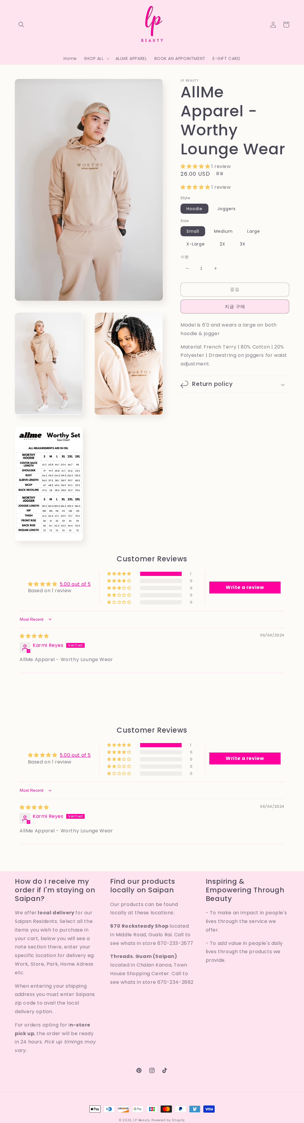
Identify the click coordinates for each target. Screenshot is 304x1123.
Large (253, 231)
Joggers (226, 209)
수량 (184, 257)
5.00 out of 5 (75, 584)
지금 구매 (235, 306)
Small (192, 231)
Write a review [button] (245, 587)
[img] (34, 636)
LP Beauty (141, 1120)
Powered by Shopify (168, 1120)
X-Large (195, 244)
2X (222, 244)
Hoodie (194, 209)
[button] (21, 24)
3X (243, 244)
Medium (223, 231)
